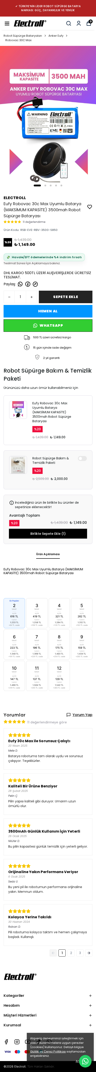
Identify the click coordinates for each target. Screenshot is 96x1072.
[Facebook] (6, 1041)
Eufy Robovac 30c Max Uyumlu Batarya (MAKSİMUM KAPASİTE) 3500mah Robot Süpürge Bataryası (51, 412)
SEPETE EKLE (65, 296)
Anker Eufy (55, 36)
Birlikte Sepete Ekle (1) (48, 533)
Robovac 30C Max (18, 40)
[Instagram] (17, 1041)
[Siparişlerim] (78, 23)
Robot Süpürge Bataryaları (23, 36)
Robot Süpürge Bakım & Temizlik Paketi (50, 460)
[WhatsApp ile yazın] (85, 1061)
